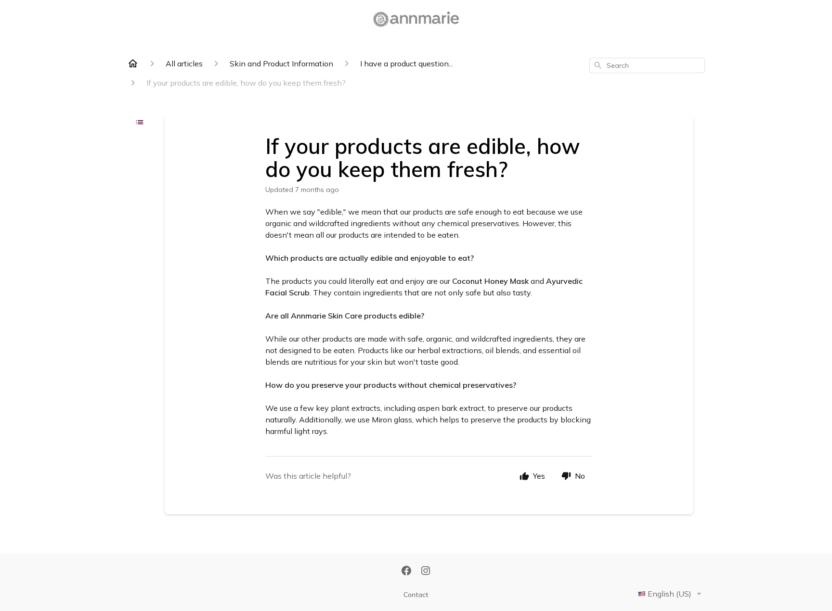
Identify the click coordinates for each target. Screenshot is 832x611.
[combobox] (647, 65)
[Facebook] (406, 571)
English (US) (669, 593)
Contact (416, 594)
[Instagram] (425, 571)
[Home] (133, 63)
